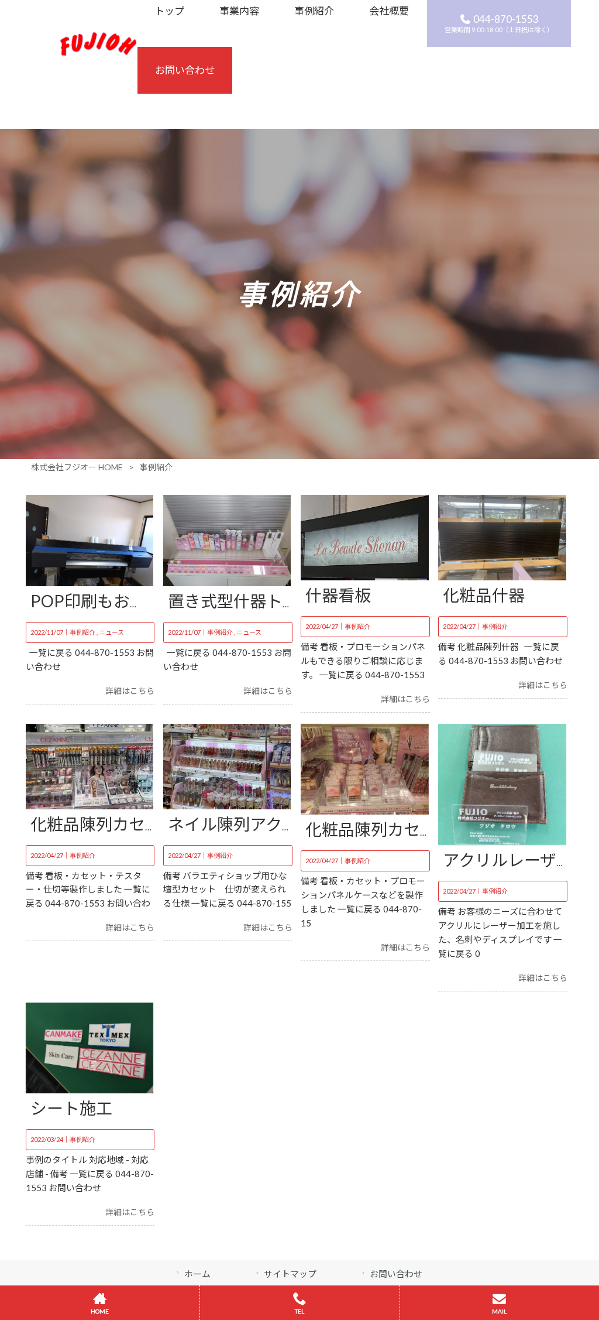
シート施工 (71, 1108)
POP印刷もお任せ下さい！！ (137, 601)
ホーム (197, 1273)
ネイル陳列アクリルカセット (274, 824)
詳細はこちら (129, 691)
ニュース (111, 632)
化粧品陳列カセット (104, 824)
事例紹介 (82, 632)
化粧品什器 (484, 595)
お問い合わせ (396, 1273)
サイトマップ (290, 1273)
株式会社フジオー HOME (77, 467)
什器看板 (338, 595)
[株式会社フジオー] (98, 52)
